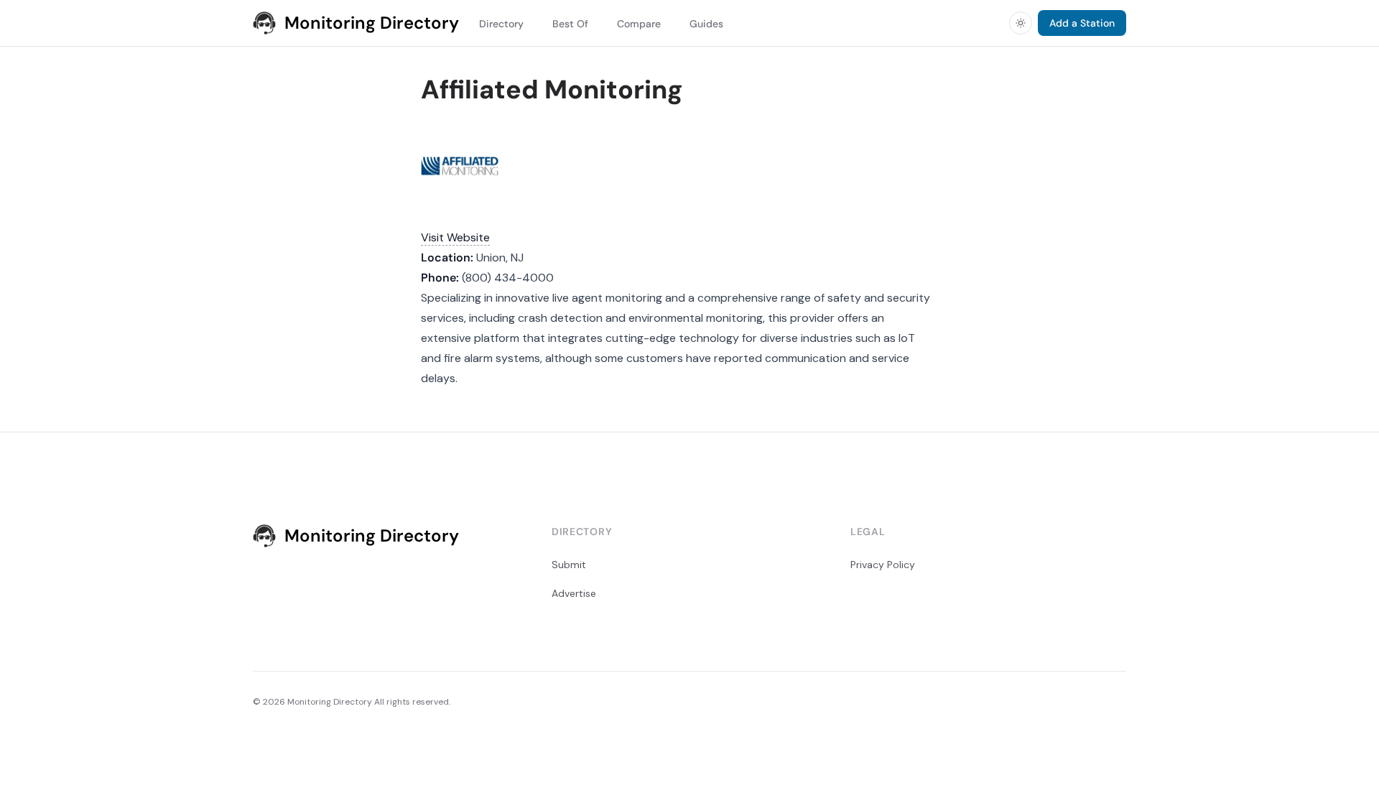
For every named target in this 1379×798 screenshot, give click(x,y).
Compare (639, 23)
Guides (706, 23)
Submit (569, 564)
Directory (501, 23)
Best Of (570, 23)
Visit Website (455, 237)
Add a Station (1082, 23)
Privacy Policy (882, 564)
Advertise (574, 593)
